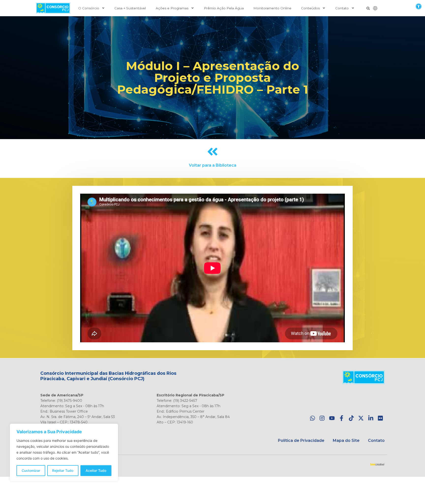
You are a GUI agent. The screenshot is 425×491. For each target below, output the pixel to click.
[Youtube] (332, 418)
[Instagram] (322, 418)
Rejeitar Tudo (62, 470)
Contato (342, 8)
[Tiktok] (351, 418)
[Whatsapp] (312, 418)
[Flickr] (380, 418)
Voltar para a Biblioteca (212, 165)
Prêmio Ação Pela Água (224, 8)
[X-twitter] (361, 418)
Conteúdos (310, 8)
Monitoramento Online (272, 8)
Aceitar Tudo (96, 470)
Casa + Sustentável (130, 8)
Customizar (31, 470)
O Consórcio (88, 8)
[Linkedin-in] (370, 418)
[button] (418, 6)
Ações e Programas (172, 8)
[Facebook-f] (341, 418)
